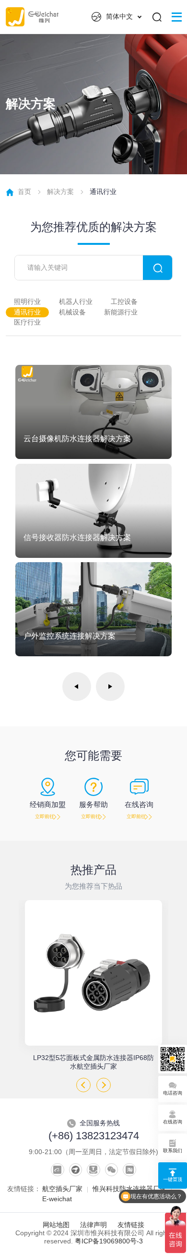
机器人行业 (76, 301)
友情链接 (130, 1225)
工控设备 (124, 301)
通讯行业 (27, 312)
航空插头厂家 (62, 1189)
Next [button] (103, 1085)
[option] (93, 985)
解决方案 (60, 191)
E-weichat (57, 1199)
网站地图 (56, 1225)
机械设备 (72, 312)
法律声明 (93, 1225)
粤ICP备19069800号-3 (109, 1241)
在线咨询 (172, 1121)
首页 (24, 191)
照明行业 (27, 301)
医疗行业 (27, 322)
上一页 (76, 686)
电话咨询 (172, 1093)
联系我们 (172, 1150)
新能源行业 (121, 312)
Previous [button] (83, 1085)
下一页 (110, 686)
